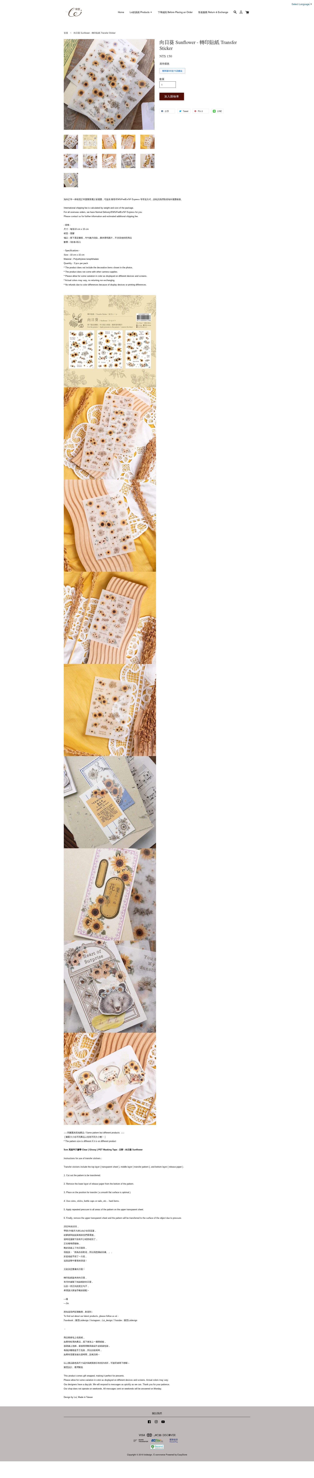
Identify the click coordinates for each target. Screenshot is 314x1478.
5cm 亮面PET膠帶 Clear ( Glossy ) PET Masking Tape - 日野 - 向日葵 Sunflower (103, 1149)
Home (121, 12)
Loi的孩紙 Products (140, 12)
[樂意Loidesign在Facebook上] (149, 1423)
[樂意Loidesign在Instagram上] (156, 1423)
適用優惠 (164, 63)
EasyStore (182, 1454)
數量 (161, 79)
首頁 (66, 32)
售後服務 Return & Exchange (213, 12)
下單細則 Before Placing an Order (175, 12)
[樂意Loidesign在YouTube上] (163, 1423)
